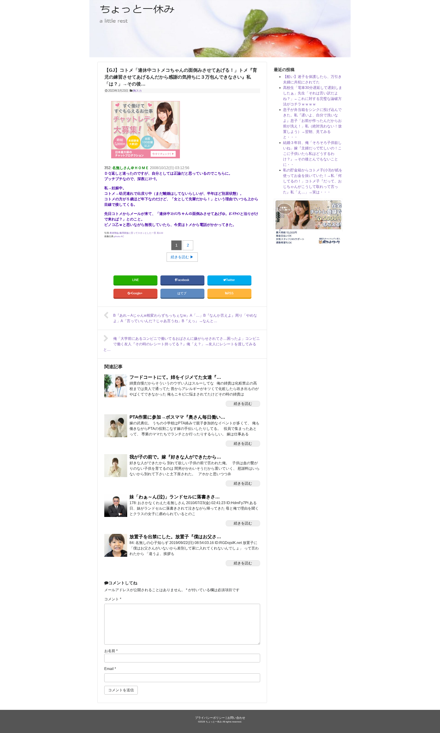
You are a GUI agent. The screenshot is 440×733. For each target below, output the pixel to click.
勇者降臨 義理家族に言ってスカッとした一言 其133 (136, 233)
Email (110, 669)
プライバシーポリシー (210, 717)
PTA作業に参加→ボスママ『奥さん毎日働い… (177, 417)
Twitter (231, 280)
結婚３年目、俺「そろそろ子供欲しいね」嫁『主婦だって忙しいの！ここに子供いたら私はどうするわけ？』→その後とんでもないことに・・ (312, 154)
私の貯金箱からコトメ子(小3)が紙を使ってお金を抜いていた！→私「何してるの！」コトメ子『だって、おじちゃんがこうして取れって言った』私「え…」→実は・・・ (312, 181)
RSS (230, 293)
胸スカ (137, 90)
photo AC (119, 236)
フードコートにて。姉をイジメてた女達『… (175, 377)
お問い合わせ (236, 717)
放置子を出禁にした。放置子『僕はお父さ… (175, 536)
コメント (112, 599)
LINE (135, 280)
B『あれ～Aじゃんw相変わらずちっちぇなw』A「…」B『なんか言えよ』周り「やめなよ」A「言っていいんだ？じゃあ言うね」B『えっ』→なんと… (185, 318)
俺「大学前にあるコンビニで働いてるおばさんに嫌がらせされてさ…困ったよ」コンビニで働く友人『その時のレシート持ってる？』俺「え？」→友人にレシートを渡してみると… (181, 344)
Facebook (183, 280)
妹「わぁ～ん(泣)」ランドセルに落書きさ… (174, 496)
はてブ (182, 293)
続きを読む (243, 404)
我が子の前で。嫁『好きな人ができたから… (175, 456)
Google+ (137, 293)
